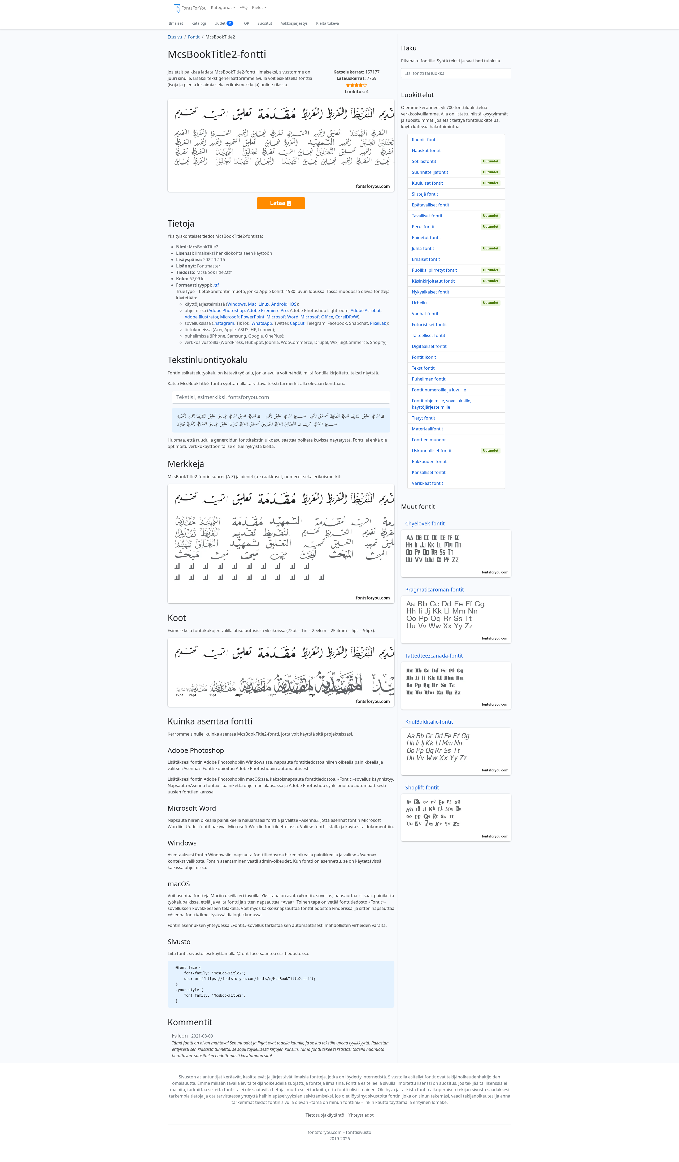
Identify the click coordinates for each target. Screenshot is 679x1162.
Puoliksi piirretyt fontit (434, 270)
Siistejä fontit (425, 194)
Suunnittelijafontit (430, 172)
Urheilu (419, 303)
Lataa (278, 202)
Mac (252, 304)
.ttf (216, 285)
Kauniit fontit (425, 139)
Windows (236, 304)
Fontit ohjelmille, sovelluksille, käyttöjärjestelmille (441, 404)
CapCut (297, 323)
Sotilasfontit (424, 161)
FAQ (244, 7)
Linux (264, 304)
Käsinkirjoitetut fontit (433, 281)
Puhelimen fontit (429, 379)
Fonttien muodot (429, 440)
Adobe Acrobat (366, 310)
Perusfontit (423, 227)
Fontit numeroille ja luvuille (439, 390)
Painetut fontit (426, 237)
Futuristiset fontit (429, 324)
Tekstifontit (423, 368)
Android (279, 304)
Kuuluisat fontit (427, 183)
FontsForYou (194, 8)
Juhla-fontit (423, 248)
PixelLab (378, 323)
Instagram (223, 323)
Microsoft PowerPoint (242, 317)
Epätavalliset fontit (430, 205)
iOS (293, 304)
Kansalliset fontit (429, 472)
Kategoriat (221, 7)
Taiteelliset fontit (428, 335)
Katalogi (198, 23)
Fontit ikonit (424, 357)
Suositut (265, 23)
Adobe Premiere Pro (267, 310)
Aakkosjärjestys (294, 23)
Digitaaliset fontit (429, 346)
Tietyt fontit (423, 418)
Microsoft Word (282, 317)
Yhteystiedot (361, 1115)
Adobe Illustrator (201, 317)
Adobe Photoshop (226, 310)
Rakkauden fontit (429, 461)
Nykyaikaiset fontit (430, 292)
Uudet (223, 23)
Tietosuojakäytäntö (325, 1115)
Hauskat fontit (426, 150)
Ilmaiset (176, 23)
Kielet (257, 7)
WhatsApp (261, 323)
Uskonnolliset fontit (432, 450)
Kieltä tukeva (327, 23)
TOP (245, 23)
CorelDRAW (346, 317)
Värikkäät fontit (427, 483)
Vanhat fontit (425, 314)
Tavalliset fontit (427, 216)
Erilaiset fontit (426, 259)
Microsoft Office (317, 317)
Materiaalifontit (427, 429)
